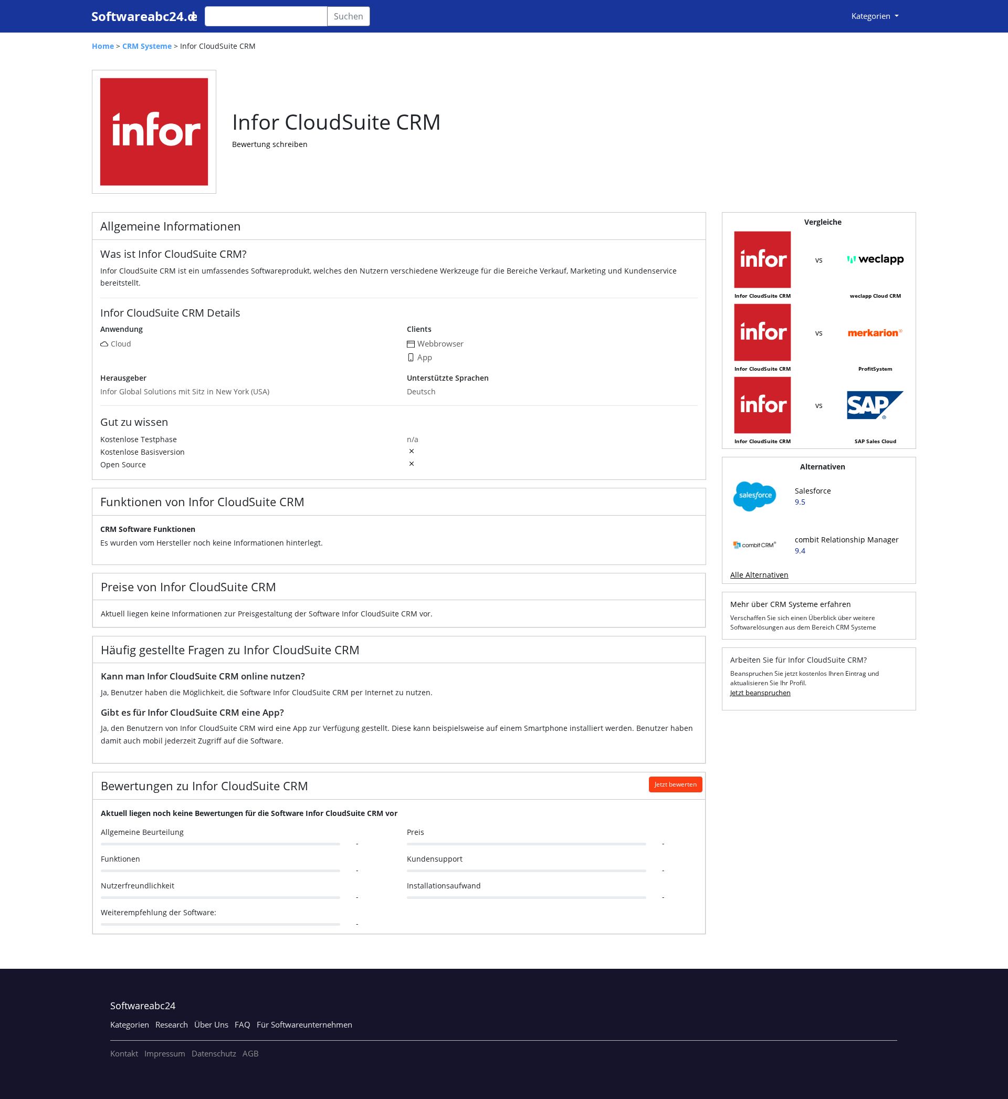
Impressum (164, 1053)
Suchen (348, 16)
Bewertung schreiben (270, 144)
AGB (251, 1053)
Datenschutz (214, 1053)
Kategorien (129, 1024)
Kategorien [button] (872, 16)
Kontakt (124, 1053)
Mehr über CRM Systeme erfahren (790, 604)
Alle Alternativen (759, 575)
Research (171, 1024)
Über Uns (211, 1024)
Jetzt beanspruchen (760, 692)
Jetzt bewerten (676, 784)
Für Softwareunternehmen (304, 1024)
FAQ (242, 1024)
